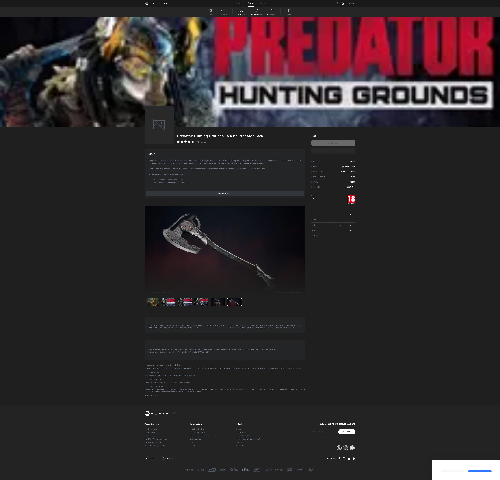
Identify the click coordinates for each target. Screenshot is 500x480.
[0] (152, 302)
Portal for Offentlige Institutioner (156, 439)
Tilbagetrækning (196, 439)
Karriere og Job (241, 432)
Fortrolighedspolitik (151, 395)
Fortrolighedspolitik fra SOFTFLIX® (248, 439)
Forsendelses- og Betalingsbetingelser (204, 436)
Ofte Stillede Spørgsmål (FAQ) (155, 446)
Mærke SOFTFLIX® (242, 436)
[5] (234, 302)
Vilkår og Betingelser (197, 432)
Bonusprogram (150, 432)
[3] (201, 302)
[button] (337, 3)
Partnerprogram (150, 436)
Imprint (192, 442)
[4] (218, 302)
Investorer (239, 442)
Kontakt (193, 446)
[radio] (178, 142)
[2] (185, 302)
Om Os (238, 429)
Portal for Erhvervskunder (154, 442)
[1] (168, 302)
